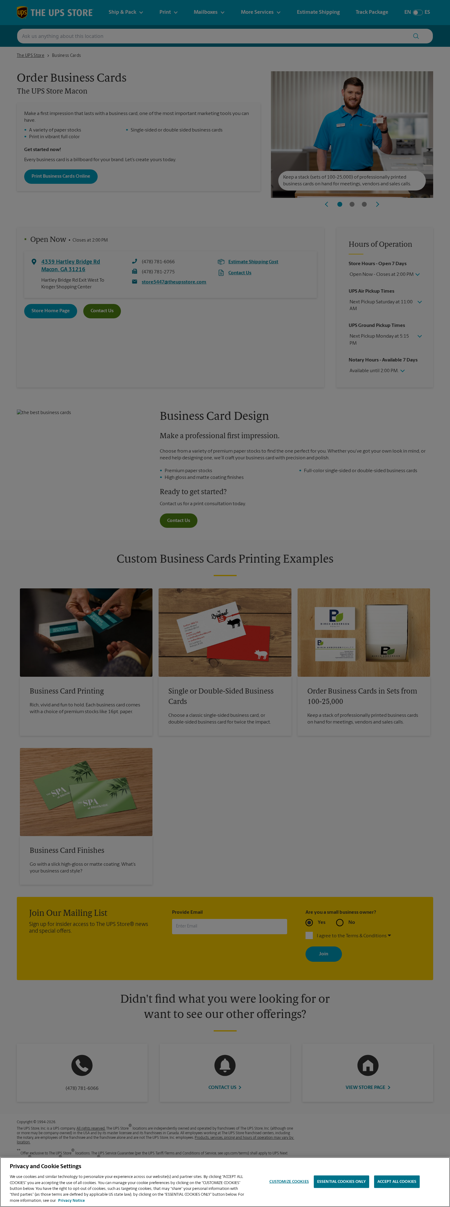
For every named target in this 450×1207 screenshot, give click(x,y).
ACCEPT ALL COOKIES (396, 1181)
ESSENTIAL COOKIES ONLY (341, 1181)
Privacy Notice (71, 1201)
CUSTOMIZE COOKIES (289, 1181)
